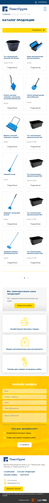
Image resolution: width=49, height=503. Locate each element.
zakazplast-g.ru (13, 483)
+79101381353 (42, 2)
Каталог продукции (26, 472)
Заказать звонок (13, 488)
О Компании (9, 472)
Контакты (24, 475)
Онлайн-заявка (10, 475)
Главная (6, 14)
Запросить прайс (24, 305)
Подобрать (37, 30)
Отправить (24, 444)
